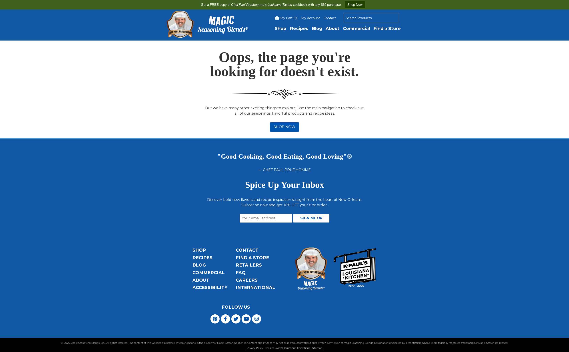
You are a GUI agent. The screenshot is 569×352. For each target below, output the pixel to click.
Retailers (249, 265)
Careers (247, 280)
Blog (317, 28)
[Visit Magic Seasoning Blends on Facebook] (225, 318)
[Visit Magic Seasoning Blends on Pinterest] (215, 318)
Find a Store (387, 28)
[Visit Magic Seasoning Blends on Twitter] (236, 318)
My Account (310, 18)
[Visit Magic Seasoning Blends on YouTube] (246, 318)
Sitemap (317, 348)
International (255, 287)
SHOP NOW (284, 127)
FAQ (241, 272)
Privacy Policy (255, 348)
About (332, 28)
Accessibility (209, 287)
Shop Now (355, 4)
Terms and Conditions (297, 348)
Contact (330, 18)
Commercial (356, 28)
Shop (280, 28)
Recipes (299, 28)
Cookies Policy (273, 348)
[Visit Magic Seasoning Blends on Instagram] (256, 318)
